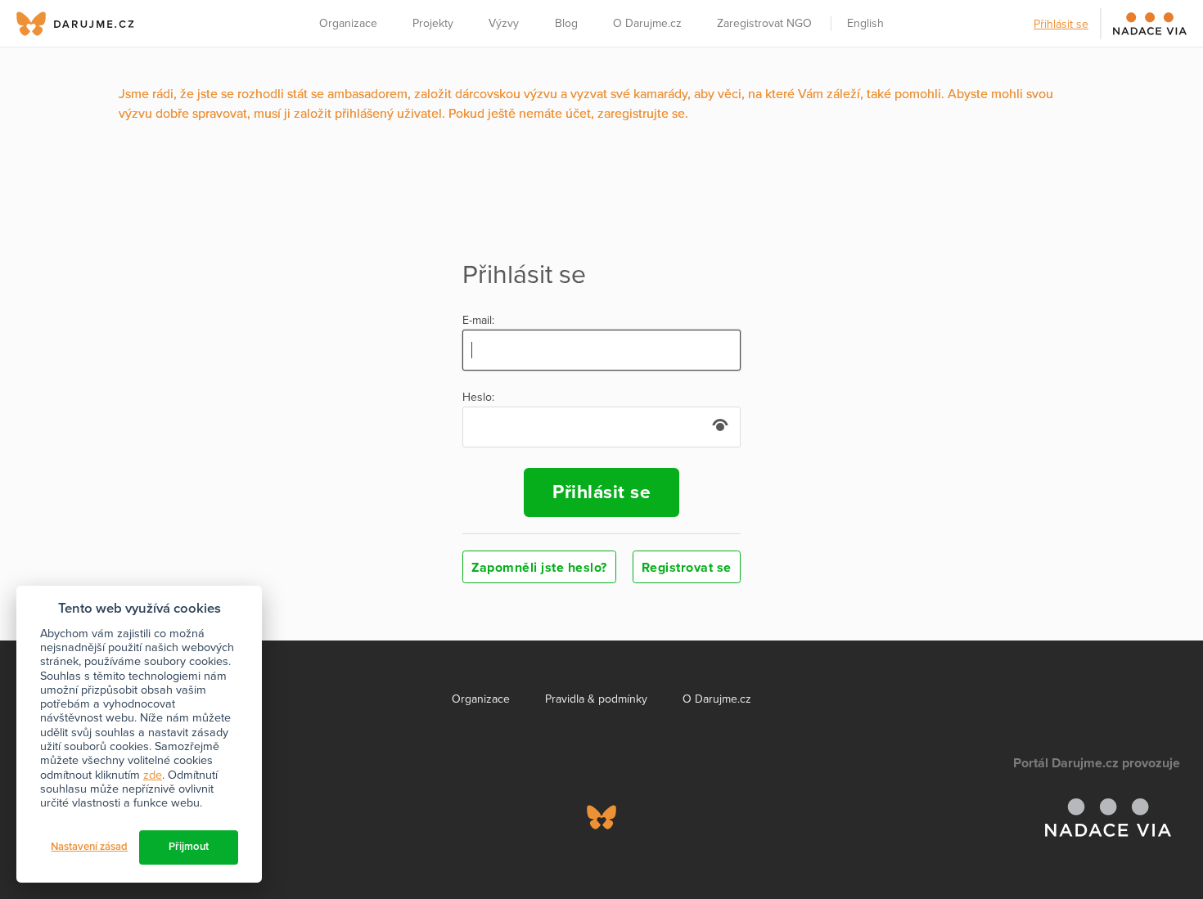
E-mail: (478, 320)
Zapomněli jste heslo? (539, 568)
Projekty (432, 23)
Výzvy (504, 23)
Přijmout (189, 846)
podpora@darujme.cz (69, 843)
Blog (566, 23)
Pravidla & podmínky (596, 699)
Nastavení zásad (89, 846)
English (865, 23)
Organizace (348, 23)
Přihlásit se (1061, 24)
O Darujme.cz (647, 23)
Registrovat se (687, 568)
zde (152, 775)
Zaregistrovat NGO (764, 23)
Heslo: (478, 397)
